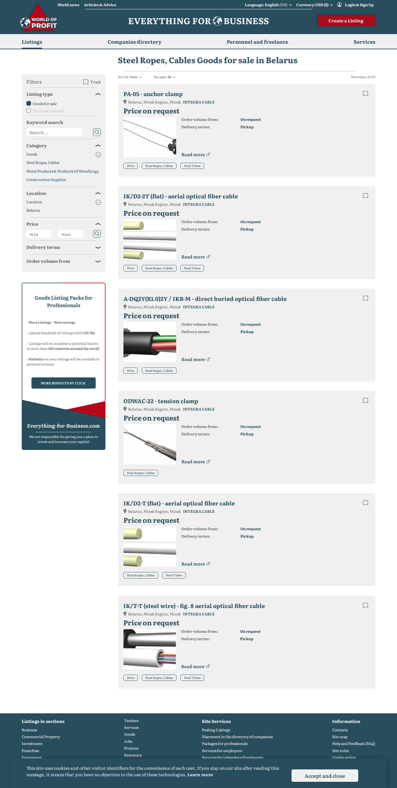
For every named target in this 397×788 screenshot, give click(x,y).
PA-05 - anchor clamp (153, 94)
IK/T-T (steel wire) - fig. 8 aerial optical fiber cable (194, 606)
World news (68, 4)
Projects (131, 748)
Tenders (131, 720)
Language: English (266, 4)
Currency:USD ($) (312, 4)
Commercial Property (41, 736)
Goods (31, 154)
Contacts (340, 730)
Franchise (30, 750)
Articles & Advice (100, 4)
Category (36, 145)
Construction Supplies (46, 179)
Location (36, 193)
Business (29, 730)
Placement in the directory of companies (237, 736)
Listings (32, 41)
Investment (32, 743)
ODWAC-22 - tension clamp (160, 401)
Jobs (128, 741)
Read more (193, 154)
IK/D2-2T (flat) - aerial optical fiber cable (180, 196)
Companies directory (135, 41)
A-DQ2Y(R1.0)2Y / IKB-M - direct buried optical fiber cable (205, 298)
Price (32, 224)
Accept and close (325, 775)
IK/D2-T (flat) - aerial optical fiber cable (179, 503)
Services (131, 727)
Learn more (200, 774)
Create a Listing (345, 20)
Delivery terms (43, 247)
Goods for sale (45, 103)
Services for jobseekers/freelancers (232, 757)
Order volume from (48, 261)
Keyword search (44, 122)
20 (169, 76)
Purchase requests (48, 110)
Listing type (39, 94)
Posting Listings (216, 730)
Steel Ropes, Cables (159, 165)
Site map (339, 736)
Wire (130, 165)
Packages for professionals (225, 743)
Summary (133, 755)
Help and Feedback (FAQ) (353, 743)
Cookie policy (344, 757)
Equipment (32, 757)
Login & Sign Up (359, 4)
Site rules (340, 750)
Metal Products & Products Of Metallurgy (62, 171)
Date (133, 76)
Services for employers (222, 750)
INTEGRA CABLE (199, 102)
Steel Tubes (192, 165)
